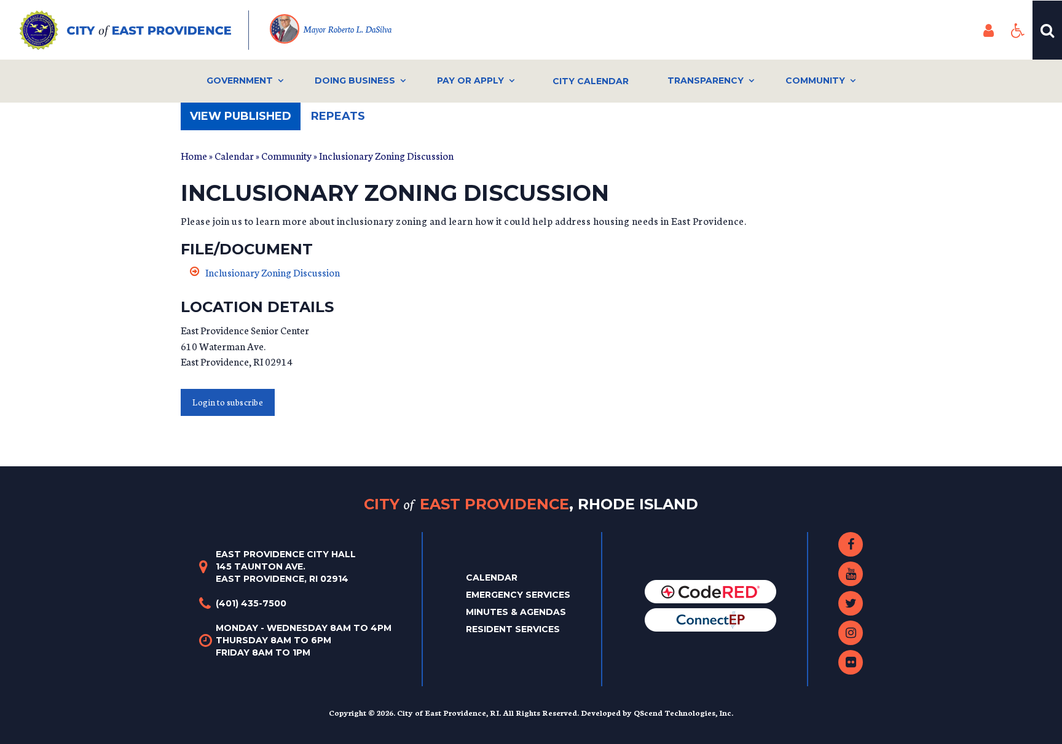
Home (194, 155)
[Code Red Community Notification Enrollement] (710, 591)
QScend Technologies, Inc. (683, 712)
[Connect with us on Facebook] (850, 544)
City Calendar (591, 81)
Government (239, 80)
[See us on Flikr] (850, 662)
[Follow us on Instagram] (850, 633)
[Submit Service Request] (710, 619)
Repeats (338, 116)
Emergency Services (518, 594)
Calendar (234, 155)
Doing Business (355, 80)
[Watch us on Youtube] (850, 574)
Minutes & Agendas (516, 611)
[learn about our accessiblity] (1017, 30)
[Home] (134, 30)
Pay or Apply (470, 80)
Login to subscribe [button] (227, 402)
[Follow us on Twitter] (850, 603)
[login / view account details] (988, 30)
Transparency (705, 80)
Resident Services (513, 629)
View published (245, 120)
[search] (1047, 30)
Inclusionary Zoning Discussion (272, 272)
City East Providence (531, 503)
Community (815, 80)
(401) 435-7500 (251, 603)
